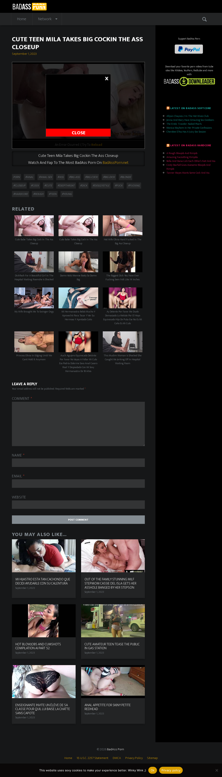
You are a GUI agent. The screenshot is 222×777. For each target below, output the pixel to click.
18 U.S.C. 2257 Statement (92, 758)
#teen (52, 194)
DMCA (117, 758)
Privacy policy (171, 770)
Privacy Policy (134, 758)
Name (18, 455)
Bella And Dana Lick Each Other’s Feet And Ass (190, 161)
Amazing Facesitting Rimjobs (182, 157)
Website (19, 497)
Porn (16, 177)
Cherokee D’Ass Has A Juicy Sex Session (186, 132)
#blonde (125, 177)
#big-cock (91, 177)
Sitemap (152, 758)
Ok (153, 770)
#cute (48, 185)
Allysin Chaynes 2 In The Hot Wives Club (187, 116)
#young (67, 194)
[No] (216, 770)
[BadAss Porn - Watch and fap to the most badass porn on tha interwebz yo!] (29, 6)
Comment (22, 399)
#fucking (134, 185)
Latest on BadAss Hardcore (190, 145)
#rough (38, 194)
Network (45, 19)
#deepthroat (66, 185)
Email (18, 476)
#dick (83, 185)
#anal (29, 177)
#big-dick (109, 177)
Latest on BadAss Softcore (190, 108)
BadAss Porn (115, 749)
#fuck (118, 185)
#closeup (19, 185)
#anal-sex (45, 177)
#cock (35, 185)
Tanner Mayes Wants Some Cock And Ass (187, 173)
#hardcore (20, 194)
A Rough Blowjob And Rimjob (181, 153)
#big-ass (74, 177)
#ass (60, 177)
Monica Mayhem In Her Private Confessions (189, 128)
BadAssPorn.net (116, 162)
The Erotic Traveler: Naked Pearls (184, 124)
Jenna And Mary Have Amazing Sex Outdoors (190, 120)
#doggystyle (101, 185)
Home (21, 19)
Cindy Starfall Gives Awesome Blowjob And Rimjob (188, 167)
